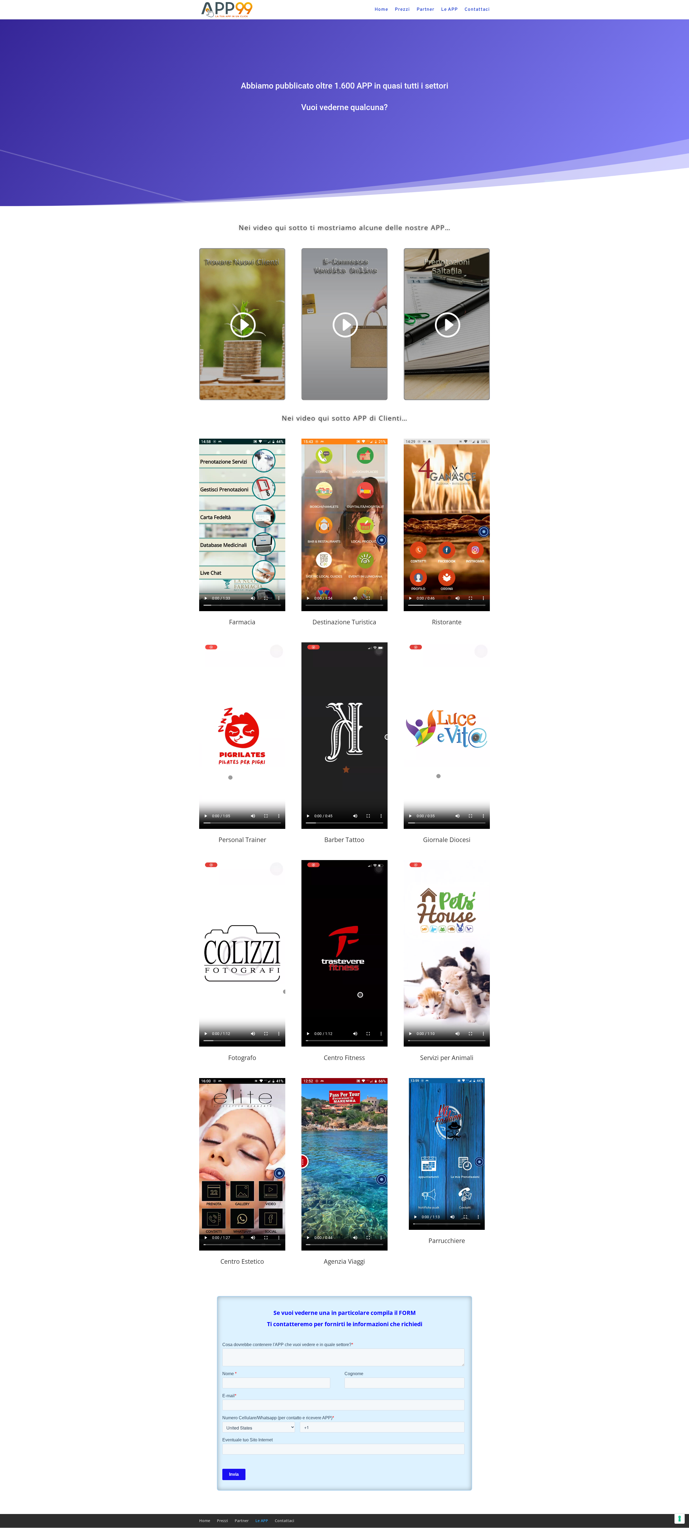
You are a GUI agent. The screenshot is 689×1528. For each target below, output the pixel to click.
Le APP (449, 10)
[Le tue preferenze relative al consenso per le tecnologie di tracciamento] (679, 1518)
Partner (425, 10)
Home (381, 10)
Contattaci (477, 10)
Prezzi (402, 10)
